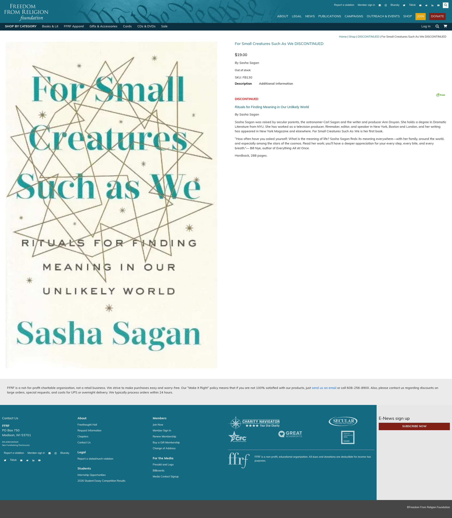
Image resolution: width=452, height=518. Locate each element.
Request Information (89, 430)
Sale (164, 26)
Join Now (158, 424)
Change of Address (164, 448)
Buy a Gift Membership (166, 442)
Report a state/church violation (95, 459)
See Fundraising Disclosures (16, 445)
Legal (297, 16)
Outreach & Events (383, 16)
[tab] (243, 84)
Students (84, 468)
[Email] (438, 5)
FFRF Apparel (74, 26)
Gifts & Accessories (103, 26)
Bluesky (395, 5)
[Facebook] (380, 5)
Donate (437, 16)
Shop (407, 16)
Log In (425, 26)
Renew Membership (164, 436)
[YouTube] (420, 5)
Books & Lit (50, 26)
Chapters (83, 436)
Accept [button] (441, 512)
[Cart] (445, 26)
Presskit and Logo (163, 464)
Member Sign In (162, 430)
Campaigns (354, 16)
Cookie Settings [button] (423, 512)
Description (243, 83)
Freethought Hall (87, 424)
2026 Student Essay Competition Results (101, 481)
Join (420, 16)
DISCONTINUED (368, 36)
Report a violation (344, 5)
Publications (329, 16)
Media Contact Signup (166, 476)
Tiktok (412, 5)
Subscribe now (414, 426)
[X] (404, 5)
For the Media (163, 458)
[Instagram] (386, 5)
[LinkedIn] (432, 5)
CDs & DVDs (146, 26)
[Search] (437, 27)
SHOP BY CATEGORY (20, 26)
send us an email (324, 387)
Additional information (276, 83)
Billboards (158, 470)
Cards (127, 26)
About (282, 16)
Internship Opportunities (92, 475)
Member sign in (366, 5)
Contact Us (10, 418)
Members (159, 418)
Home (343, 36)
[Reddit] (426, 5)
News (310, 16)
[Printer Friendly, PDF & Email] (440, 95)
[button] (211, 48)
